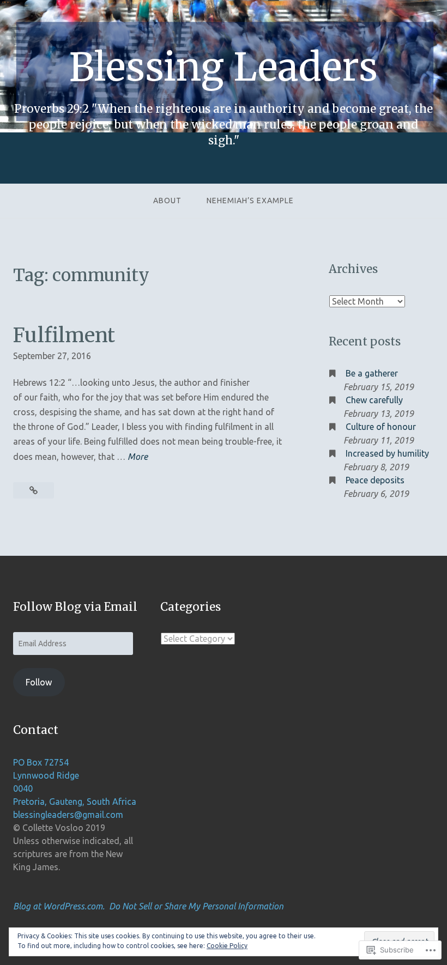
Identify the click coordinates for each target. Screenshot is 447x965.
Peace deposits (375, 480)
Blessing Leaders (223, 67)
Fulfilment (64, 335)
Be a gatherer (372, 373)
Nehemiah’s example (250, 200)
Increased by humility (387, 453)
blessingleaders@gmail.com (68, 815)
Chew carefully (374, 400)
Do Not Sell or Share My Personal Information (196, 906)
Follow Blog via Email (75, 607)
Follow (39, 682)
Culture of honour (381, 427)
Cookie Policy (227, 945)
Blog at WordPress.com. (59, 906)
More (138, 456)
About (167, 200)
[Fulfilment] (33, 490)
